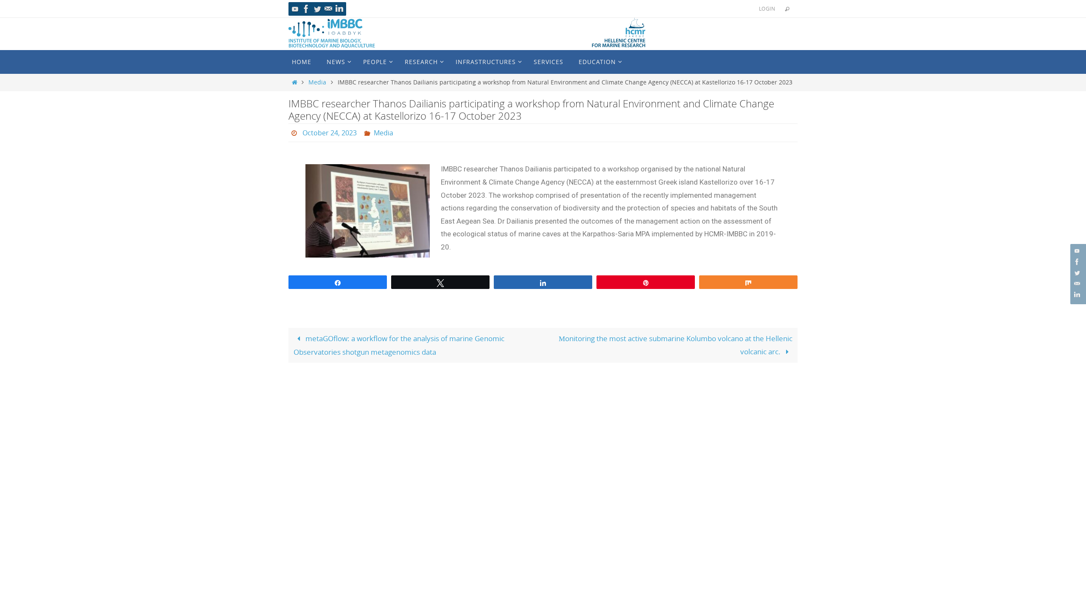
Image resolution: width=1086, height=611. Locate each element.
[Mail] (328, 9)
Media (317, 82)
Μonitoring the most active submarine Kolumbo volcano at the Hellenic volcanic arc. (675, 345)
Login (767, 8)
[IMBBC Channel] (295, 9)
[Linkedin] (339, 9)
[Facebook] (306, 9)
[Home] (295, 82)
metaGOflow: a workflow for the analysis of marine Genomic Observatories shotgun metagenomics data (399, 345)
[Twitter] (317, 9)
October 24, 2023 (329, 132)
